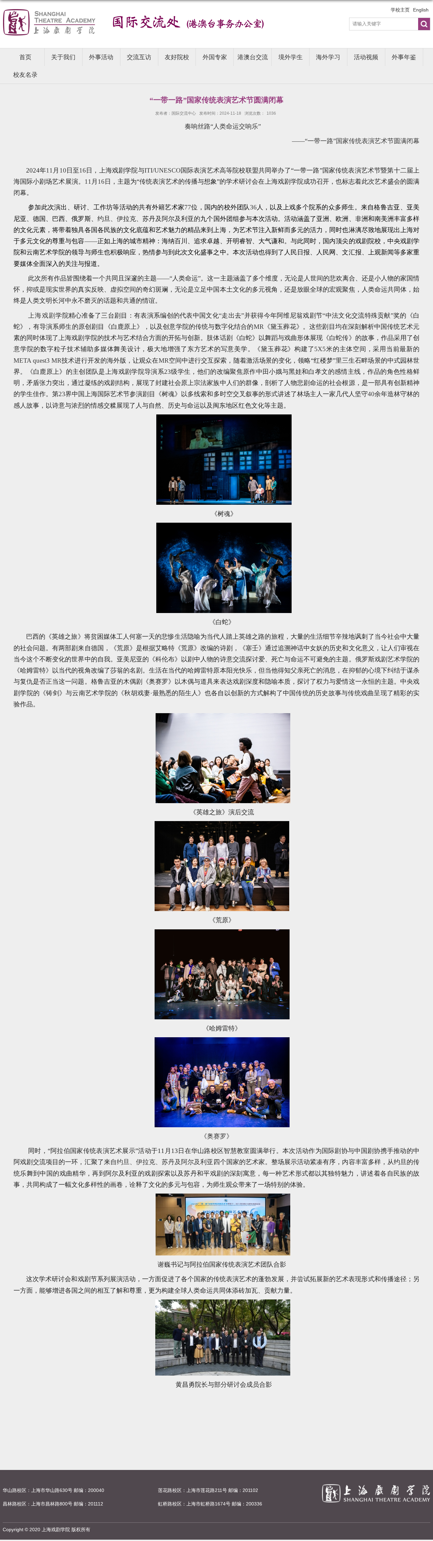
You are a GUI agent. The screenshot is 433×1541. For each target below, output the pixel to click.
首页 (25, 57)
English (421, 10)
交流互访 (139, 57)
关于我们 (63, 57)
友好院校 (177, 57)
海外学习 (328, 57)
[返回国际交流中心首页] (145, 16)
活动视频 (366, 57)
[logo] (376, 1485)
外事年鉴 (404, 57)
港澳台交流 (252, 57)
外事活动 (101, 57)
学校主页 (400, 10)
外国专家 (215, 57)
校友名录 (25, 74)
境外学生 (290, 57)
